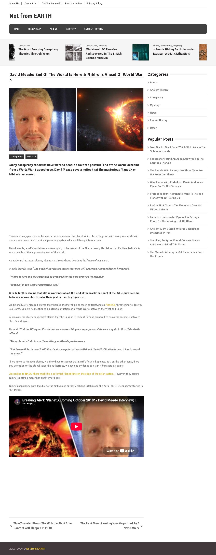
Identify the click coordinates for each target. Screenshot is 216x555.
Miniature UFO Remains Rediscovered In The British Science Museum (48, 53)
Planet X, (110, 305)
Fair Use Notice (73, 3)
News (153, 112)
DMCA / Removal (51, 3)
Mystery (71, 29)
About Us (14, 3)
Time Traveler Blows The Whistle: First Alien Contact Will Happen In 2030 (43, 526)
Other (153, 128)
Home (16, 29)
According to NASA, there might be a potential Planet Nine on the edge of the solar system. (61, 374)
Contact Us (30, 3)
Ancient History (93, 29)
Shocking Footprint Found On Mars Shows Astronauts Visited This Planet (184, 53)
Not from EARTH (30, 16)
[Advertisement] (76, 205)
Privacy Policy (94, 3)
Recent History (159, 120)
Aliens (53, 29)
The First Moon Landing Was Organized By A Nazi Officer (109, 526)
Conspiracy (35, 29)
